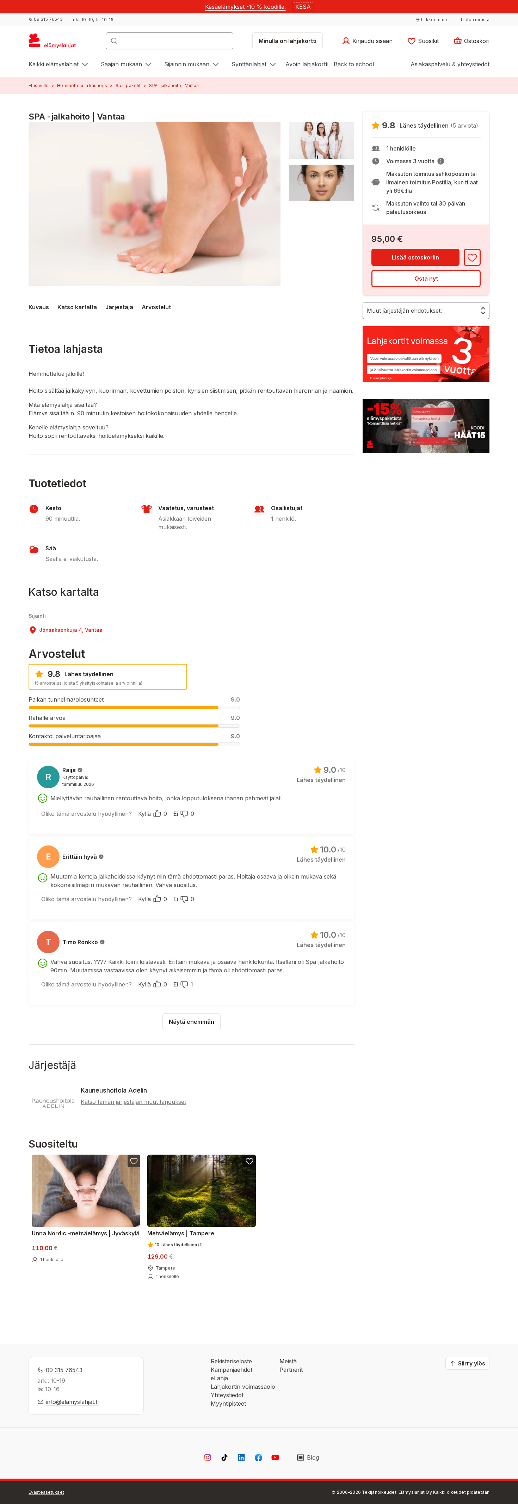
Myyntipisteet (228, 1403)
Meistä (288, 1361)
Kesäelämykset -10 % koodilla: (245, 6)
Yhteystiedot (227, 1395)
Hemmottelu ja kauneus (82, 85)
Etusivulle (39, 85)
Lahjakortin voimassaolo (243, 1386)
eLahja (219, 1378)
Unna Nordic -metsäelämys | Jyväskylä (86, 1233)
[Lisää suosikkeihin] (472, 257)
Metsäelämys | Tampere (180, 1233)
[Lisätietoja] (441, 161)
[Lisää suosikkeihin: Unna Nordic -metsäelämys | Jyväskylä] (134, 1161)
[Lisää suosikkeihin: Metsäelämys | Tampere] (249, 1161)
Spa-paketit (128, 85)
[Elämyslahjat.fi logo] (53, 43)
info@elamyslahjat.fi (72, 1401)
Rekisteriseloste (231, 1361)
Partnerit (291, 1369)
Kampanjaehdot (231, 1369)
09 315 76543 (64, 1370)
